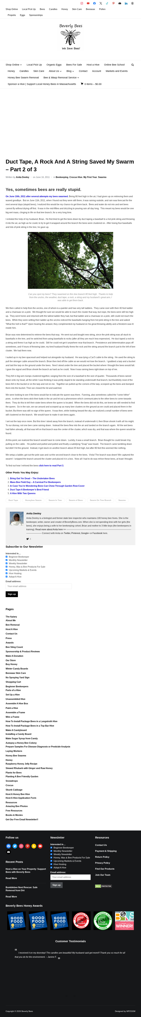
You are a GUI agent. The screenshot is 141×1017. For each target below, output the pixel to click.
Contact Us (11, 634)
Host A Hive (12, 629)
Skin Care (77, 9)
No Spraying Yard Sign (17, 677)
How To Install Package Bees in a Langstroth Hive (31, 721)
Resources (11, 802)
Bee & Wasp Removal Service (60, 77)
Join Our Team (102, 875)
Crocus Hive (75, 177)
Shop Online (12, 9)
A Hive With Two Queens (23, 493)
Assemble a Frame (15, 712)
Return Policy (102, 857)
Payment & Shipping (106, 851)
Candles (53, 9)
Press (9, 638)
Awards (10, 643)
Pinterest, (76, 533)
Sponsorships (36, 15)
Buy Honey (11, 664)
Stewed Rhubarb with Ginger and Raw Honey (29, 768)
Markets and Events (117, 71)
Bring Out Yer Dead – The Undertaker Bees (32, 478)
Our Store (11, 660)
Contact (83, 71)
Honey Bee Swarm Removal (23, 77)
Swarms (102, 177)
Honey (64, 9)
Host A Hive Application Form (21, 798)
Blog (69, 71)
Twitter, (67, 533)
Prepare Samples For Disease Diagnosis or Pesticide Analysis (38, 746)
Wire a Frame (12, 717)
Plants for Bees (14, 772)
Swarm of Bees (76, 500)
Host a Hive (93, 64)
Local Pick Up (29, 9)
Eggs (22, 15)
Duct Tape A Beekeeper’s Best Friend (29, 489)
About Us (54, 71)
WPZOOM (130, 1011)
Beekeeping (62, 177)
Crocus (9, 785)
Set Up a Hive (13, 694)
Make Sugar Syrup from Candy (22, 738)
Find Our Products (104, 869)
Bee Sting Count (14, 647)
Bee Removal (13, 625)
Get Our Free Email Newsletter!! (22, 819)
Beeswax (90, 9)
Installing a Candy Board (18, 734)
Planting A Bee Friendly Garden (22, 776)
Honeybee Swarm (33, 500)
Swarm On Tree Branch (100, 500)
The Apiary (11, 617)
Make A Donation (14, 656)
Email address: (13, 581)
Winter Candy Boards (17, 668)
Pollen (102, 9)
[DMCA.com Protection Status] (103, 887)
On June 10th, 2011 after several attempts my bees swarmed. (37, 196)
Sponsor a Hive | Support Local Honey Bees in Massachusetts (42, 84)
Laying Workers (14, 751)
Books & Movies (14, 815)
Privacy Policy (102, 863)
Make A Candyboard (16, 730)
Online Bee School (114, 64)
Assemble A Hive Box (17, 703)
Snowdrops (12, 781)
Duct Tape (13, 500)
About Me (11, 620)
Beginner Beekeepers (17, 686)
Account (96, 71)
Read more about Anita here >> (50, 529)
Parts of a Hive (13, 690)
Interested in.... (13, 553)
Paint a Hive (12, 708)
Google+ (85, 533)
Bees (42, 9)
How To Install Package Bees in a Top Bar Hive (30, 726)
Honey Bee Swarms (16, 755)
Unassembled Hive (15, 699)
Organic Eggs (54, 64)
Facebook (97, 533)
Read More (11, 878)
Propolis (12, 15)
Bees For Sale (74, 64)
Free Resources (14, 810)
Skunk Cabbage (14, 790)
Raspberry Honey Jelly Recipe (21, 764)
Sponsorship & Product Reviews (23, 651)
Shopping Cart (13, 682)
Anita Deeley (22, 177)
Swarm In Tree (55, 500)
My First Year (90, 177)
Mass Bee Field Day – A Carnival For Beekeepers (35, 482)
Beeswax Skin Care (16, 673)
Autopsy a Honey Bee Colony (21, 743)
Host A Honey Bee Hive (18, 794)
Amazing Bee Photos (17, 806)
